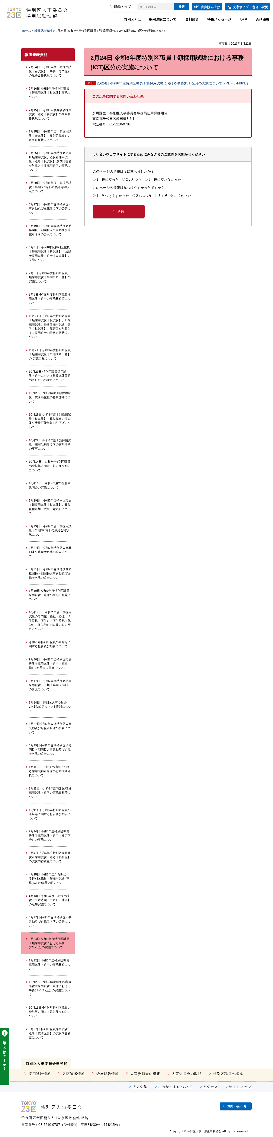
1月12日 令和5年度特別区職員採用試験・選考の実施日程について (50, 964)
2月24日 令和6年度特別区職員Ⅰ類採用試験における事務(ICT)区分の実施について (49, 943)
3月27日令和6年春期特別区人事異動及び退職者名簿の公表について (50, 728)
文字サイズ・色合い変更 (250, 7)
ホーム (26, 30)
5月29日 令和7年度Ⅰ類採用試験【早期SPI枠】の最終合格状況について (50, 530)
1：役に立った (107, 179)
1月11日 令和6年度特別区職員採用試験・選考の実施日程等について (50, 792)
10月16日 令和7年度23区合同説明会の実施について (50, 485)
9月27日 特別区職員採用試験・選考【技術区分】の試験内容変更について (50, 1033)
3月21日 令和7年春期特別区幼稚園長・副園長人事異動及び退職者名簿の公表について (50, 573)
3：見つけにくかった (175, 196)
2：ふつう (133, 179)
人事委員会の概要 (145, 1074)
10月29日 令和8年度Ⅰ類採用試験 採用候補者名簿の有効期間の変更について (50, 444)
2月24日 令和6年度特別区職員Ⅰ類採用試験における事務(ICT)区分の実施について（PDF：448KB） (173, 83)
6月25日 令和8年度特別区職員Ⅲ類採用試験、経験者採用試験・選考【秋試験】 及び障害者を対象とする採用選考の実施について (50, 161)
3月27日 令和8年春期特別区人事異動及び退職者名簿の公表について (50, 208)
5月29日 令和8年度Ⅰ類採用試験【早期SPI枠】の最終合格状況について (50, 187)
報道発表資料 (43, 30)
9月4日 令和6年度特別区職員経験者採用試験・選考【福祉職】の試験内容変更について (50, 857)
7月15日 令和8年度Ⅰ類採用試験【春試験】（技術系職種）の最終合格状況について (50, 135)
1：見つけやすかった (112, 196)
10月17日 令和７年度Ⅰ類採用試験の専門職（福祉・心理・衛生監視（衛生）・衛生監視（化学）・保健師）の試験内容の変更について (50, 621)
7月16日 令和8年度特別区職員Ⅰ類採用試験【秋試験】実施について (50, 93)
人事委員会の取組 (187, 1074)
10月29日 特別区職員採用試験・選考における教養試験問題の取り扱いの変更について (50, 376)
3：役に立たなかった (164, 179)
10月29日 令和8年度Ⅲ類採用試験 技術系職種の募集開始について (50, 397)
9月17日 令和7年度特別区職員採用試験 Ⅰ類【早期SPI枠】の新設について (50, 685)
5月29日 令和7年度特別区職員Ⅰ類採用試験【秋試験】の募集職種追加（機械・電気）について (50, 507)
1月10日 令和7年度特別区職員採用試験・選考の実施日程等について (50, 595)
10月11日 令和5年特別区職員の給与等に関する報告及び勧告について (50, 814)
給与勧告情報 (107, 1074)
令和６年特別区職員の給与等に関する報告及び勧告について (50, 644)
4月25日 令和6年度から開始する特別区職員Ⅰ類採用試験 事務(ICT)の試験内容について (49, 878)
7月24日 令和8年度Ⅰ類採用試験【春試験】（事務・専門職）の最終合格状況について (50, 71)
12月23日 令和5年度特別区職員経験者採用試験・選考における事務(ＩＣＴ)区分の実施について (50, 988)
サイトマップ (240, 1087)
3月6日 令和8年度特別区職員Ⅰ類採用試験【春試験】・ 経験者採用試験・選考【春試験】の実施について (50, 254)
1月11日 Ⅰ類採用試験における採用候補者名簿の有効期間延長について (50, 771)
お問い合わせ (237, 1106)
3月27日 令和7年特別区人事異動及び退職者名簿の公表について (50, 552)
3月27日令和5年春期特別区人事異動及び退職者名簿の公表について (50, 921)
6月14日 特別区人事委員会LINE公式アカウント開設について (50, 706)
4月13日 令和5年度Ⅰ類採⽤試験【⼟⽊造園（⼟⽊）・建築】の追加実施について (50, 900)
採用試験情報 (40, 1074)
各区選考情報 (73, 1074)
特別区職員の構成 (228, 1074)
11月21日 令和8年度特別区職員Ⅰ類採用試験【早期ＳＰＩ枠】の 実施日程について (50, 354)
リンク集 (139, 1087)
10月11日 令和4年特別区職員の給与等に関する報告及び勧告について (50, 1012)
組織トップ (122, 7)
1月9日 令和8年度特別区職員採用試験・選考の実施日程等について (50, 299)
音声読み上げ (210, 7)
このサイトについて (175, 1087)
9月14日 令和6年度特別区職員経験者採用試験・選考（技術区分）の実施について (50, 835)
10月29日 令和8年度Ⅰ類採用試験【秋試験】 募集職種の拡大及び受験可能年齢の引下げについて (50, 421)
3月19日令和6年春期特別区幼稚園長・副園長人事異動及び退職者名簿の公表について (50, 749)
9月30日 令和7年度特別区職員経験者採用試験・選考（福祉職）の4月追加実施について (50, 663)
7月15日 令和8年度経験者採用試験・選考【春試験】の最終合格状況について (50, 114)
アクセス (210, 1087)
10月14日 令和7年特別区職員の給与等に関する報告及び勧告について (50, 466)
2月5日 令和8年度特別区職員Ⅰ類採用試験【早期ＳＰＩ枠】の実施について (50, 277)
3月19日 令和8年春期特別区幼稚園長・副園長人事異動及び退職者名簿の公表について (50, 230)
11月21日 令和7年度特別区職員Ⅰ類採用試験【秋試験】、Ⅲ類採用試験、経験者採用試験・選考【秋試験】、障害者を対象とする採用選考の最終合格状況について (50, 326)
